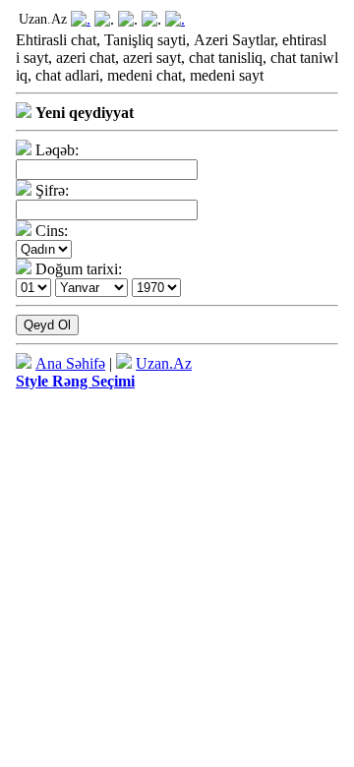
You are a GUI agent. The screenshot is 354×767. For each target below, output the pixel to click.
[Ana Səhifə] (80, 19)
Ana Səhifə (70, 363)
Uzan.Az (164, 363)
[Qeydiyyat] (175, 19)
